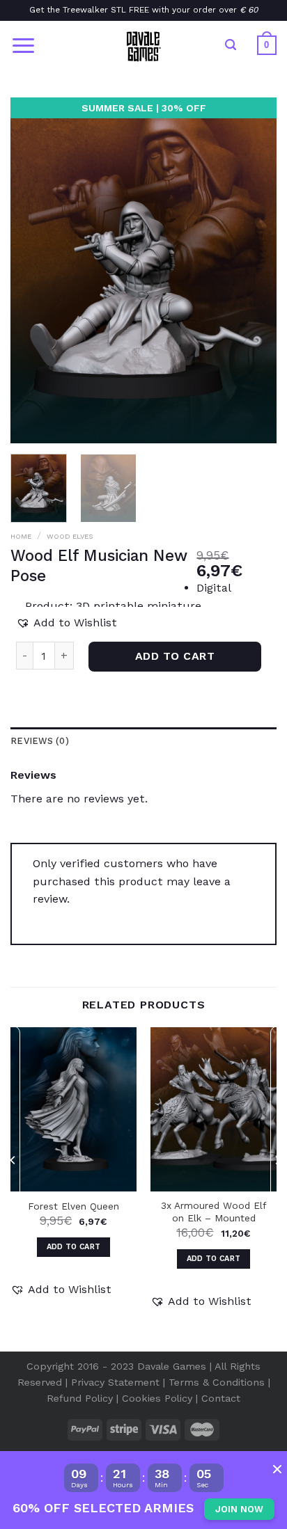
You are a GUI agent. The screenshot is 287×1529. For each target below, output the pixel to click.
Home (20, 536)
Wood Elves (70, 536)
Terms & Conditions (217, 1382)
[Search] (230, 44)
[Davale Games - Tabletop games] (143, 45)
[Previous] (13, 1188)
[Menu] (23, 45)
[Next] (277, 1188)
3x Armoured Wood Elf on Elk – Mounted (213, 1211)
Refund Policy (80, 1398)
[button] (66, 623)
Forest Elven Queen (73, 1206)
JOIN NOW (239, 1509)
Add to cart (175, 656)
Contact (220, 1398)
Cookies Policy (157, 1398)
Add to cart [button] (74, 1246)
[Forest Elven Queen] (73, 1109)
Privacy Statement (115, 1382)
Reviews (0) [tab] (39, 741)
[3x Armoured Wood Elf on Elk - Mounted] (213, 1109)
